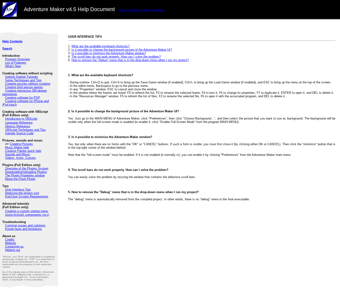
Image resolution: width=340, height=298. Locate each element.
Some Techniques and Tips (23, 80)
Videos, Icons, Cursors (20, 158)
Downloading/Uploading (21, 172)
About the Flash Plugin (20, 179)
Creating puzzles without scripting (27, 83)
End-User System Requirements (26, 196)
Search (7, 48)
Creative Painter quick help (23, 151)
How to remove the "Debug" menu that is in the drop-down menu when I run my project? (130, 60)
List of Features (15, 62)
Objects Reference (17, 126)
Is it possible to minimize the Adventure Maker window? (108, 53)
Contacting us (14, 246)
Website (10, 243)
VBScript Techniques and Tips (25, 130)
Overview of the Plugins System (26, 168)
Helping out (12, 250)
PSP (37, 97)
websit (141, 10)
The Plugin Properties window (25, 175)
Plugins (42, 172)
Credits (10, 239)
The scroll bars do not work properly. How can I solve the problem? (116, 56)
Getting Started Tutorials (21, 76)
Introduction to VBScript (21, 118)
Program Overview (17, 59)
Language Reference (19, 122)
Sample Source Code (19, 133)
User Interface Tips (18, 189)
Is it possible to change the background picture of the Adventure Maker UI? (121, 49)
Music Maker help (17, 147)
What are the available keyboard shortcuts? (100, 46)
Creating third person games (24, 87)
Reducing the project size (22, 193)
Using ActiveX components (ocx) (27, 214)
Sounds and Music (17, 154)
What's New (13, 66)
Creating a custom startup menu (26, 211)
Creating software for (19, 97)
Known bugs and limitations (23, 229)
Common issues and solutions (25, 225)
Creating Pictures (21, 144)
